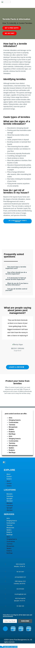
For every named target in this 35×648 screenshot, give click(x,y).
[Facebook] (5, 628)
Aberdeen (10, 501)
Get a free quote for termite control (17, 398)
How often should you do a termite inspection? (16, 273)
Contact (9, 476)
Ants (10, 418)
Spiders (11, 429)
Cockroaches (13, 422)
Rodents (12, 432)
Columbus (10, 496)
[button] (17, 267)
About (8, 474)
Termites (12, 425)
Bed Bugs (12, 434)
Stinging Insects (15, 420)
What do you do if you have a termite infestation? (16, 284)
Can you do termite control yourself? (16, 289)
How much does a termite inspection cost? (15, 267)
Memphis (9, 494)
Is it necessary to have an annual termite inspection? (15, 278)
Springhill (9, 498)
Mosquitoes (13, 427)
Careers (9, 479)
